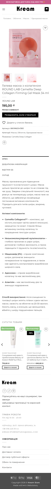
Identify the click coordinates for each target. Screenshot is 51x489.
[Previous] (6, 48)
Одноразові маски (39, 18)
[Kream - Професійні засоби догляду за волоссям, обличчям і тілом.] (25, 9)
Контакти (7, 467)
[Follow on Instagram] (4, 391)
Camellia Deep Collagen (21, 137)
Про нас (6, 447)
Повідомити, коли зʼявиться (20, 115)
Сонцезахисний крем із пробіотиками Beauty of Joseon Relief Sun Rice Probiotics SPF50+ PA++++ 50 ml (12, 357)
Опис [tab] (5, 159)
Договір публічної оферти (15, 457)
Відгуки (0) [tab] (7, 170)
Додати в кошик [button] (10, 367)
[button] (3, 9)
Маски (26, 18)
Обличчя (17, 18)
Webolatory (32, 485)
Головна (7, 18)
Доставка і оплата (11, 452)
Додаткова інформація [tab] (14, 164)
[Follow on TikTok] (9, 391)
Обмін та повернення (13, 462)
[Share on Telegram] (4, 142)
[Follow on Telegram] (13, 391)
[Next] (44, 48)
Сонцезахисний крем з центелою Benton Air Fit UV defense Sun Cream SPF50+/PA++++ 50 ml (37, 357)
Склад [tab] (5, 175)
